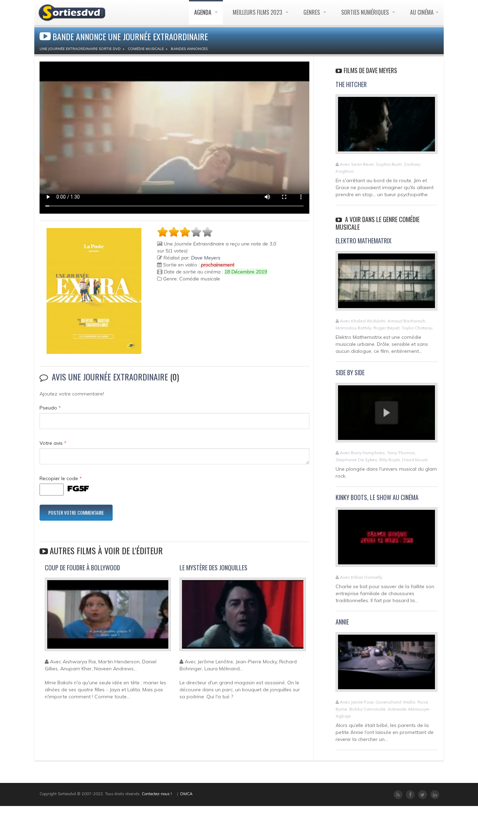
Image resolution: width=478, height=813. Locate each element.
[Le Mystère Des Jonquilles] (242, 617)
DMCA (186, 793)
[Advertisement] (198, 306)
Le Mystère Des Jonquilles (213, 567)
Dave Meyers (205, 258)
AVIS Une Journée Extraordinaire (110, 376)
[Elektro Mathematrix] (386, 284)
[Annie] (386, 665)
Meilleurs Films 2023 (258, 12)
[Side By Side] (386, 415)
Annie (342, 621)
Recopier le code (61, 478)
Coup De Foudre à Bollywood (82, 567)
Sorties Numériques (365, 12)
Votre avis (53, 443)
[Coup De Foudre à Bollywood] (108, 617)
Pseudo (50, 408)
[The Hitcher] (386, 127)
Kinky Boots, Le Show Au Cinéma (377, 497)
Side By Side (350, 372)
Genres (312, 12)
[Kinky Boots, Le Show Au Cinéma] (386, 540)
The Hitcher (351, 84)
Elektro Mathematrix (364, 240)
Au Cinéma (422, 12)
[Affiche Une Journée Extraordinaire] (94, 291)
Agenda (203, 12)
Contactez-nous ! (157, 793)
